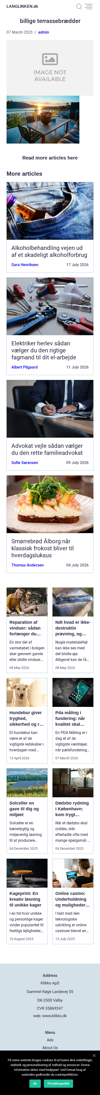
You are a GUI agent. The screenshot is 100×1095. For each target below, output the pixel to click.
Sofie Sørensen (24, 462)
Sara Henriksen (24, 264)
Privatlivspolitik (58, 1083)
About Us (50, 1047)
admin (43, 32)
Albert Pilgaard (24, 367)
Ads (50, 1040)
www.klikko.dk (54, 1016)
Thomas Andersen (27, 565)
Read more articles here (50, 157)
